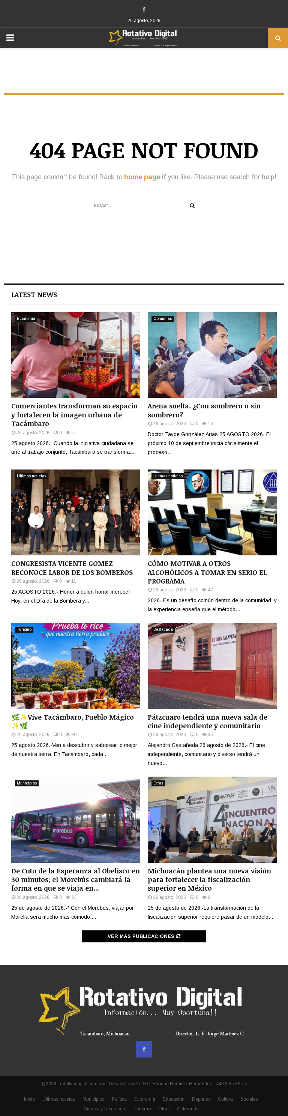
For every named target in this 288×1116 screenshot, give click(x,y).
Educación (173, 1099)
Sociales (249, 1099)
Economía (26, 318)
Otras (158, 783)
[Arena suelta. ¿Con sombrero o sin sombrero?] (212, 355)
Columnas (162, 318)
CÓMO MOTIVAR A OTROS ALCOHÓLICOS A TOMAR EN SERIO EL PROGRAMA (207, 572)
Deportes (201, 1099)
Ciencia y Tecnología (105, 1109)
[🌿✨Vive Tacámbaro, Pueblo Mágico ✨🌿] (75, 666)
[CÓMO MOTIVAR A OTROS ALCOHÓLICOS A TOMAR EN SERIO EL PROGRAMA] (212, 512)
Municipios (27, 783)
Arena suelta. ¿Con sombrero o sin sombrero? (204, 410)
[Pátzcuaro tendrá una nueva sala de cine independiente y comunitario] (212, 666)
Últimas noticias (31, 476)
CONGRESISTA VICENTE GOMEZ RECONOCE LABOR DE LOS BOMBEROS (72, 567)
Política (119, 1099)
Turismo (24, 629)
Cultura (225, 1099)
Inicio (29, 1099)
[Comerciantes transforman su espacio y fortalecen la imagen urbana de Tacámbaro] (75, 355)
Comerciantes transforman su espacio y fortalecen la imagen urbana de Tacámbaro (74, 414)
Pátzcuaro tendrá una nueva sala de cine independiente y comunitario (207, 721)
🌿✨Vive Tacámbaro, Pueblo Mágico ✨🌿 (72, 721)
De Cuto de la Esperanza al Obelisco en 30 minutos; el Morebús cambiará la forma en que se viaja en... (75, 879)
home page (142, 177)
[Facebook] (144, 1049)
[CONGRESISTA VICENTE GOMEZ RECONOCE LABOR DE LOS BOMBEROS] (75, 512)
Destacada (163, 629)
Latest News (34, 294)
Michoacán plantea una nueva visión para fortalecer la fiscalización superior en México (209, 879)
